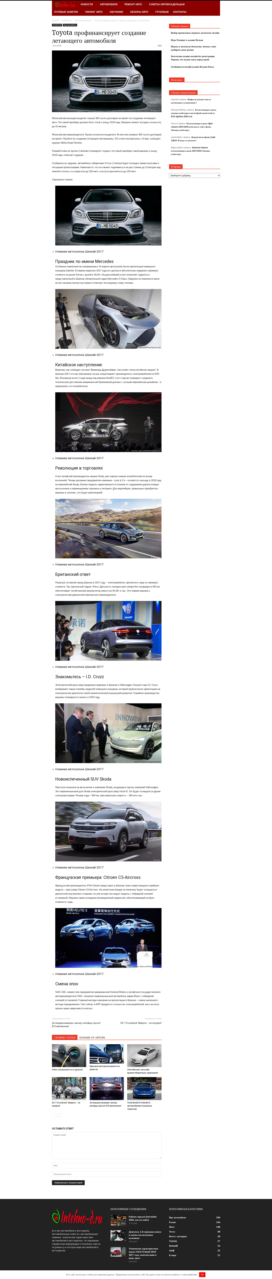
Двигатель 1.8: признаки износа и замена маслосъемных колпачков (145, 1235)
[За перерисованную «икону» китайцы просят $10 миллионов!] (107, 1088)
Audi (171, 1250)
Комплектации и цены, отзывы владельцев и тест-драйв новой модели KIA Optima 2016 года (193, 113)
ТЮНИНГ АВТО (94, 12)
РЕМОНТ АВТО (133, 4)
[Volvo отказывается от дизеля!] (69, 1055)
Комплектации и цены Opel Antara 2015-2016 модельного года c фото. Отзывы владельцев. (191, 126)
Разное (172, 1222)
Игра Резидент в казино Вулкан (187, 40)
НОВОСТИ (87, 4)
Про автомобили (70, 25)
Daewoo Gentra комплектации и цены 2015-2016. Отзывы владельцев (190, 150)
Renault (173, 1246)
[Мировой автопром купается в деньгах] (107, 1053)
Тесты (172, 1231)
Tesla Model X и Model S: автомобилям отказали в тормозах (139, 1105)
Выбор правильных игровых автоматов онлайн (195, 33)
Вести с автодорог (178, 1236)
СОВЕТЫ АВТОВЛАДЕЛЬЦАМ (167, 4)
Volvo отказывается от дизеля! (67, 1069)
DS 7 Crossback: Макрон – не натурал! (141, 1023)
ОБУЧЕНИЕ (116, 12)
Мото (171, 1227)
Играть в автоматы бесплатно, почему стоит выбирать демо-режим (193, 48)
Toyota (173, 1241)
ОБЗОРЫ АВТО (139, 12)
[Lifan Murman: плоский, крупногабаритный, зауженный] (144, 1055)
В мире (172, 1255)
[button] (216, 8)
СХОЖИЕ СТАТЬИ (65, 1037)
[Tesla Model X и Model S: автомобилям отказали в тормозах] (144, 1088)
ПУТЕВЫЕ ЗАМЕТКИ (66, 12)
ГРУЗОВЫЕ (162, 12)
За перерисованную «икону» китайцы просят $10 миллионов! (76, 1025)
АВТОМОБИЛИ (108, 4)
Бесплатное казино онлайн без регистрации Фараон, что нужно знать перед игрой (193, 58)
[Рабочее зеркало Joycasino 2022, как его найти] (118, 1220)
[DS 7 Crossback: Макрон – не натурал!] (69, 1088)
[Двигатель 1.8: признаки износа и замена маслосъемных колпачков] (118, 1235)
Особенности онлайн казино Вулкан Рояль (192, 67)
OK (202, 1274)
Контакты (179, 12)
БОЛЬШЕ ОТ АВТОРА (92, 1037)
